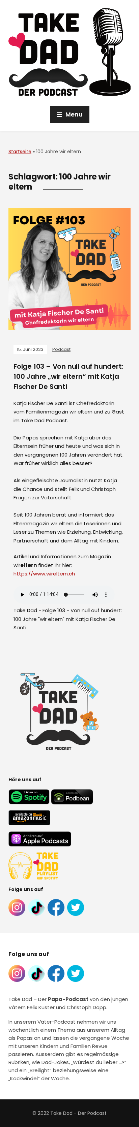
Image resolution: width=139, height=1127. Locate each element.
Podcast (61, 349)
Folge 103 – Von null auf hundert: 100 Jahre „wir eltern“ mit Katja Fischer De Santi (68, 376)
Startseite (19, 151)
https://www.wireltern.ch (44, 573)
